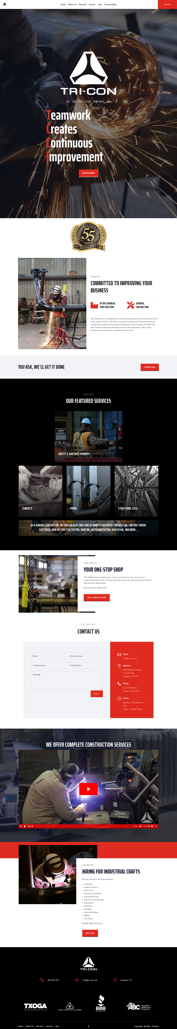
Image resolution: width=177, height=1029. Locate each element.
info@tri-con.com (89, 980)
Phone (126, 683)
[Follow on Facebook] (88, 1026)
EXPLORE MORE (88, 173)
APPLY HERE (90, 933)
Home (63, 5)
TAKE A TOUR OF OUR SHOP (96, 597)
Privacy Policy (110, 5)
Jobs (100, 5)
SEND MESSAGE (149, 367)
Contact (92, 5)
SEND (95, 693)
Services (82, 5)
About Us (72, 5)
